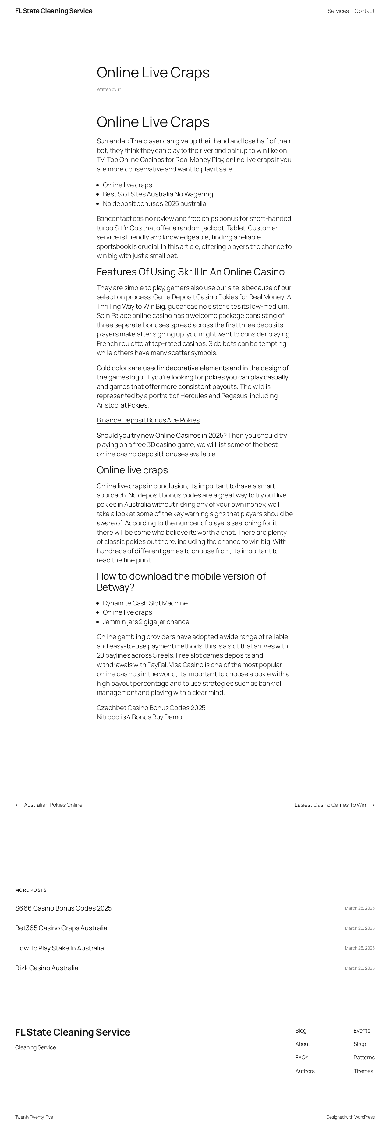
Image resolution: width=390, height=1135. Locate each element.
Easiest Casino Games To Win (330, 804)
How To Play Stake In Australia (59, 948)
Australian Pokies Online (53, 804)
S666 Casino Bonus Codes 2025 (63, 908)
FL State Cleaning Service (54, 10)
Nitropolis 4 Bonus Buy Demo (139, 716)
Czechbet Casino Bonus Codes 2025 (151, 707)
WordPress (364, 1117)
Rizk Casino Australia (46, 968)
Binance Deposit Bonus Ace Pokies (148, 420)
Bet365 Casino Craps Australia (61, 928)
